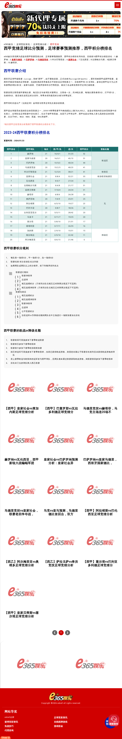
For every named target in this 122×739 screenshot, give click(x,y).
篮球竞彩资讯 (11, 721)
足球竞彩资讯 (23, 44)
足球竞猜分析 (40, 44)
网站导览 (11, 711)
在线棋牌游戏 (60, 721)
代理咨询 (9, 730)
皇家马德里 (17, 59)
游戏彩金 (58, 726)
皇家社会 (72, 59)
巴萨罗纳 (30, 59)
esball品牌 (9, 717)
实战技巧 (9, 726)
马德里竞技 (43, 59)
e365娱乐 (8, 44)
